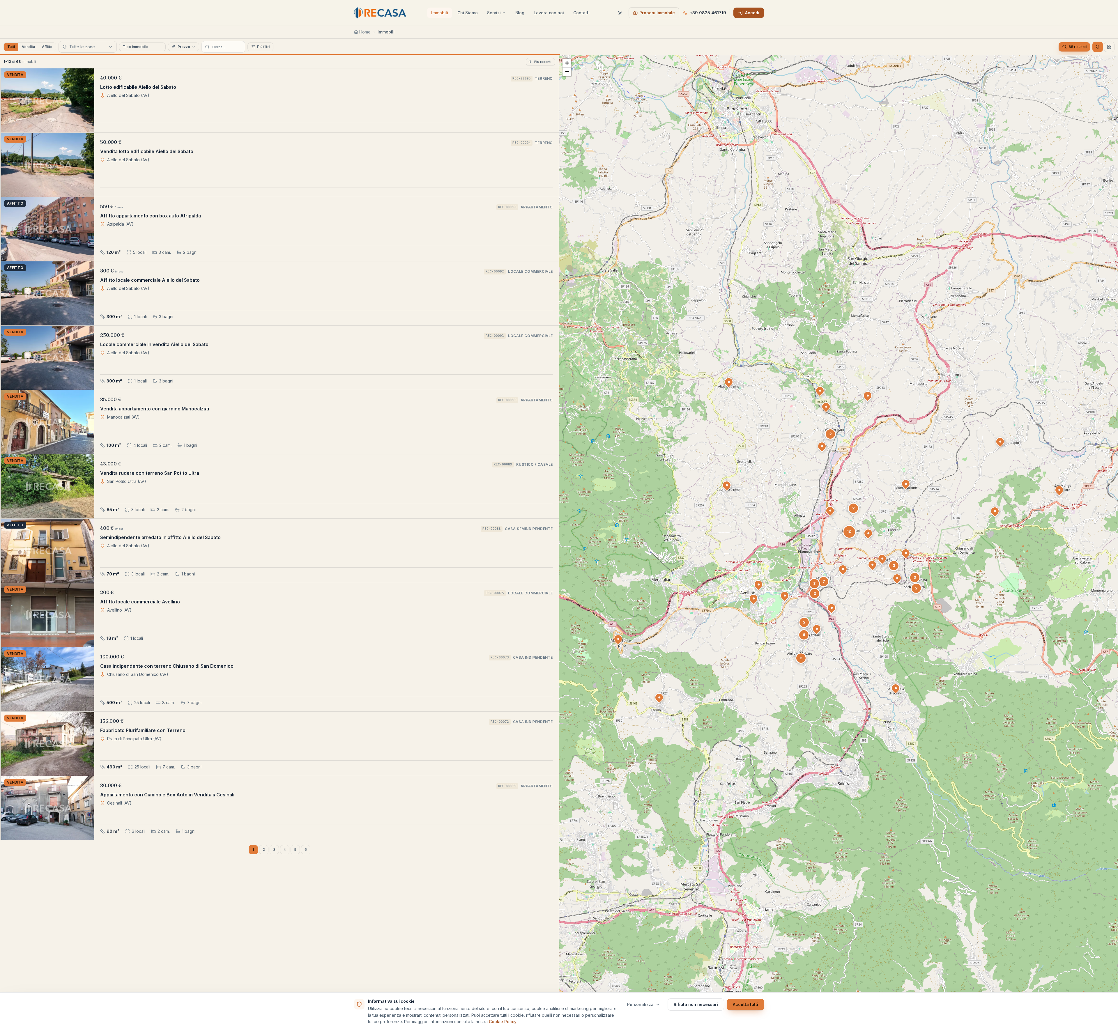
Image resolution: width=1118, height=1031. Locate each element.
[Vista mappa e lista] (1097, 47)
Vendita (28, 47)
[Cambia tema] (620, 13)
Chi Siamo (467, 12)
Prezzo (184, 47)
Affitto (47, 47)
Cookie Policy (502, 1021)
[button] (618, 639)
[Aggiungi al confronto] (61, 76)
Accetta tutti (745, 1004)
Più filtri (263, 47)
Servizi (494, 12)
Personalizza (640, 1004)
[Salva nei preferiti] (86, 76)
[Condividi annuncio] (74, 76)
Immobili (439, 12)
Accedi (752, 12)
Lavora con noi (549, 12)
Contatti (581, 12)
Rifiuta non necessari (696, 1004)
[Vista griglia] (1109, 47)
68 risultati (1078, 47)
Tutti (11, 47)
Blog (519, 12)
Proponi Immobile (657, 12)
